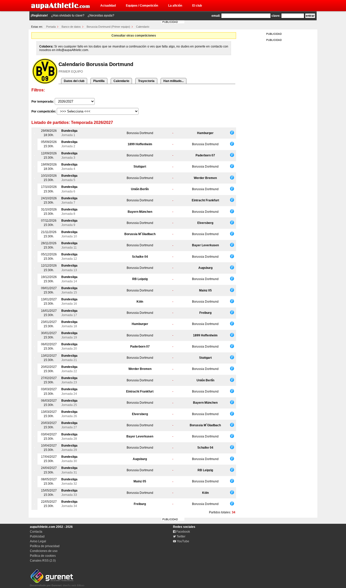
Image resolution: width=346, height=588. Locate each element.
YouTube (182, 541)
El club (197, 5)
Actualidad (108, 5)
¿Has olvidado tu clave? (67, 15)
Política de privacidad (45, 546)
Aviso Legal (38, 541)
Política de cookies (43, 556)
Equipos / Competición (142, 5)
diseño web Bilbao (57, 585)
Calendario (142, 26)
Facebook (183, 531)
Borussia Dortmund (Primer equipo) (108, 26)
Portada (51, 26)
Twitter (180, 536)
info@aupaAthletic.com (72, 50)
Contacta (36, 531)
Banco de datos (71, 26)
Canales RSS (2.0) (43, 560)
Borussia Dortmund (140, 133)
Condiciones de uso (43, 551)
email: (216, 16)
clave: (276, 16)
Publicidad (37, 536)
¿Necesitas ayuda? (101, 15)
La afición (175, 5)
